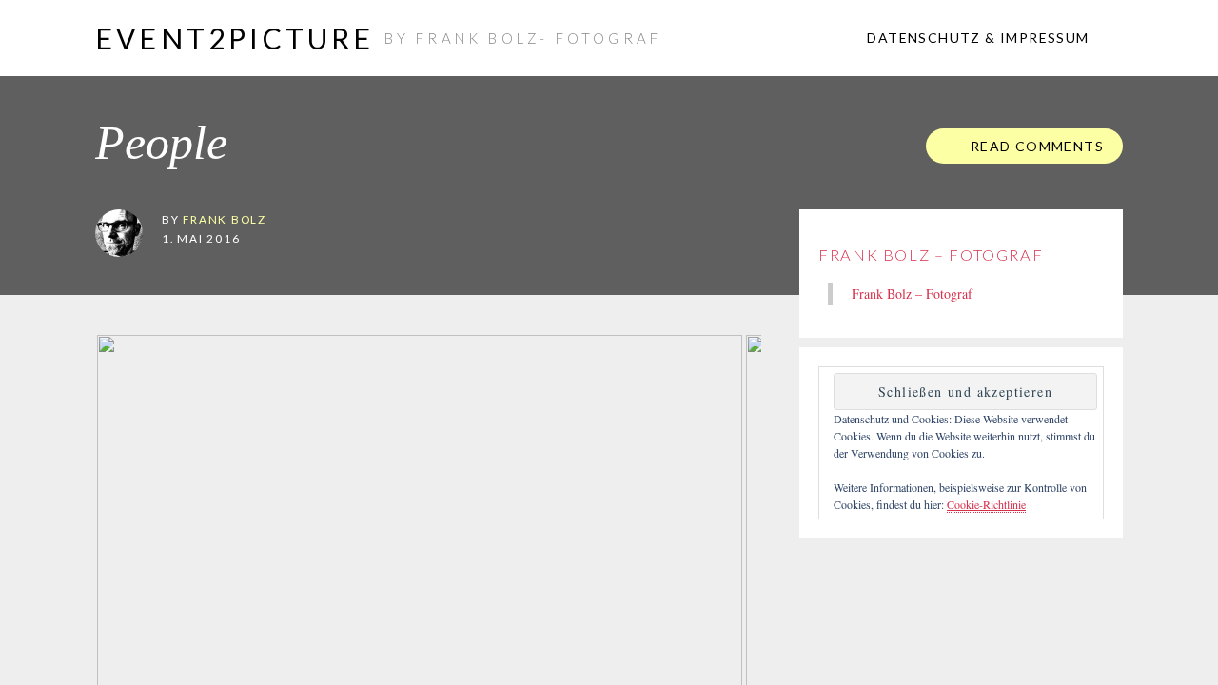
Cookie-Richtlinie (986, 504)
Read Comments (1035, 146)
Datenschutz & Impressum (976, 37)
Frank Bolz (224, 218)
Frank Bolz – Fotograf (930, 254)
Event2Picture (235, 38)
